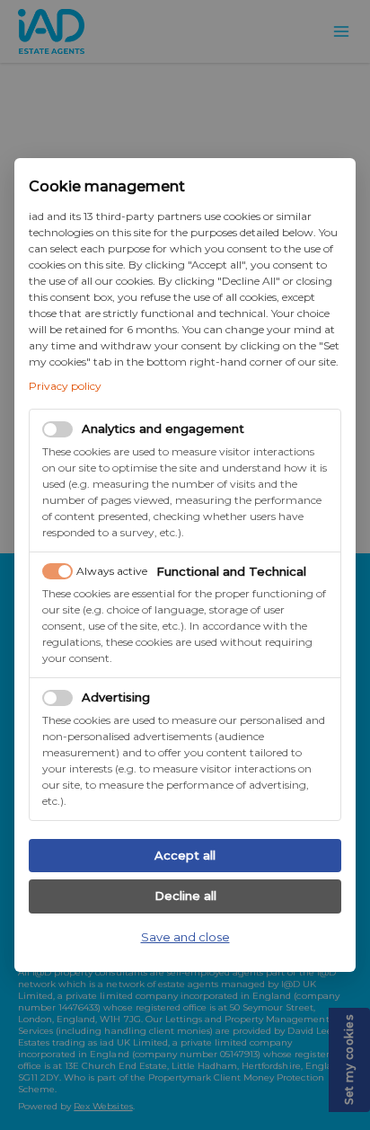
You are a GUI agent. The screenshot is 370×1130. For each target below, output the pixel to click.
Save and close (185, 937)
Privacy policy (65, 386)
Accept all (185, 855)
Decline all (185, 895)
